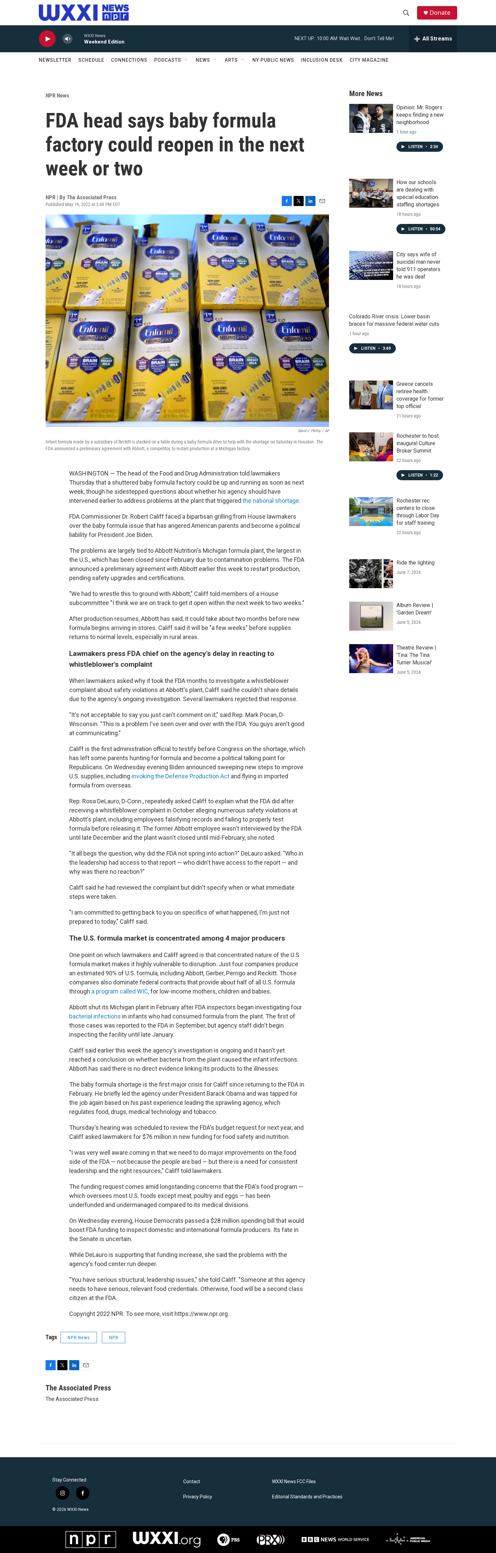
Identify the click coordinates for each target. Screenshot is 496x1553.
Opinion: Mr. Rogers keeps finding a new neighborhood (420, 114)
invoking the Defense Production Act (180, 776)
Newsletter (55, 60)
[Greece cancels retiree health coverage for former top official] (371, 394)
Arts (231, 60)
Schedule (91, 60)
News (203, 60)
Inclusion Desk (322, 60)
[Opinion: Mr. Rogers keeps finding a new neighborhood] (371, 118)
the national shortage (271, 500)
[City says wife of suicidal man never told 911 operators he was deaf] (371, 265)
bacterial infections (95, 1016)
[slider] (78, 38)
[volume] (67, 39)
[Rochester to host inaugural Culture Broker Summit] (371, 446)
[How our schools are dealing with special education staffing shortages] (371, 193)
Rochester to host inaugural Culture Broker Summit (417, 443)
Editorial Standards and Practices (307, 1496)
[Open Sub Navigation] (186, 60)
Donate (440, 12)
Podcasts (167, 60)
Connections (129, 60)
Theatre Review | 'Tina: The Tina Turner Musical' (416, 655)
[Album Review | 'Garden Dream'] (371, 616)
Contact (191, 1481)
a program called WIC (119, 991)
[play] (47, 39)
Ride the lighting (415, 562)
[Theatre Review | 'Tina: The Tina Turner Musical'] (371, 658)
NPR (113, 1337)
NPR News (57, 95)
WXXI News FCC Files (294, 1481)
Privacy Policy (197, 1496)
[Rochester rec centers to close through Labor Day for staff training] (371, 511)
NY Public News (273, 60)
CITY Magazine (369, 60)
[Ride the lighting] (371, 573)
